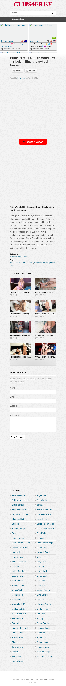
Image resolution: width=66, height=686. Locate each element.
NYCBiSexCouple (19, 614)
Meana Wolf (17, 590)
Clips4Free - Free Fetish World (36, 679)
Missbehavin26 (18, 604)
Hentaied (16, 552)
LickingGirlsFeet (19, 571)
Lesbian (15, 566)
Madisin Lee (17, 581)
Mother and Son (19, 609)
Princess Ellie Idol (20, 628)
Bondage (41, 505)
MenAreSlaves (43, 590)
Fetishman (21, 78)
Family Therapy (19, 528)
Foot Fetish (42, 533)
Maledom (13, 256)
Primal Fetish (22, 256)
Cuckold (15, 524)
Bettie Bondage (18, 505)
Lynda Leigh (42, 576)
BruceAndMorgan (44, 514)
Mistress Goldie (44, 604)
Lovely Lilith (42, 571)
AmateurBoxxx (18, 495)
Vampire (15, 652)
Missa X (40, 599)
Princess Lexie (43, 628)
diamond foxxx (39, 263)
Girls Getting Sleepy (21, 543)
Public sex (41, 633)
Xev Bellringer (18, 661)
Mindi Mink (16, 599)
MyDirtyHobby (43, 609)
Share (32, 71)
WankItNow (17, 656)
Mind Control (42, 595)
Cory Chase (42, 519)
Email (12, 397)
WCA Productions (44, 656)
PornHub (15, 623)
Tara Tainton (17, 647)
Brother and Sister (20, 514)
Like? (18, 71)
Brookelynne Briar (44, 509)
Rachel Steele (18, 637)
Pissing (40, 618)
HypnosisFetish (43, 552)
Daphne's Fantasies (45, 524)
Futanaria (41, 538)
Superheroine (42, 642)
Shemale (16, 642)
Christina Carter (19, 519)
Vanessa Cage (43, 652)
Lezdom (40, 566)
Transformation (43, 647)
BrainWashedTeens (20, 509)
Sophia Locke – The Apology (47, 292)
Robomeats (42, 637)
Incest (39, 557)
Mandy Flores (18, 585)
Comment (14, 415)
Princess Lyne (18, 633)
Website (13, 406)
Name (12, 388)
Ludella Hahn (17, 576)
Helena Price (42, 547)
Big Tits (13, 263)
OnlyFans (41, 614)
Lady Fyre (41, 562)
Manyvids (41, 585)
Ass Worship (42, 500)
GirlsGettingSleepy (45, 543)
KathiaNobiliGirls (19, 562)
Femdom (16, 533)
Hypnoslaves (17, 557)
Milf (47, 263)
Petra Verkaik (18, 618)
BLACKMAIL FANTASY (24, 263)
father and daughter (45, 528)
